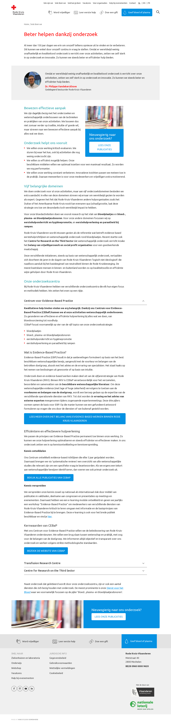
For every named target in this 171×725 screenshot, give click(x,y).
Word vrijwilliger (62, 12)
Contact (132, 3)
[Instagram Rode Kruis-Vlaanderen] (20, 690)
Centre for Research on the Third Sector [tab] (49, 570)
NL (139, 3)
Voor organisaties (100, 3)
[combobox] (140, 3)
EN (144, 3)
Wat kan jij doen (74, 3)
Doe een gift (111, 12)
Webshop (16, 668)
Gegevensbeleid (57, 658)
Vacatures (87, 3)
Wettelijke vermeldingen (62, 668)
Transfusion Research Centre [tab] (42, 563)
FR (149, 3)
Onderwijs (16, 663)
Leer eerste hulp (87, 12)
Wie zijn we (48, 3)
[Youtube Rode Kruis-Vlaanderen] (25, 690)
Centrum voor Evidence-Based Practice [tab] (48, 300)
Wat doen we (60, 3)
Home (26, 24)
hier (50, 516)
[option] (145, 3)
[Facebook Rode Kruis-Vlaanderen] (14, 690)
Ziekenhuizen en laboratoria (25, 658)
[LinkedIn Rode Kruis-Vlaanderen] (31, 690)
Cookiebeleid (56, 673)
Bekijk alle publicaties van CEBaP (48, 477)
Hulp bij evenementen (118, 3)
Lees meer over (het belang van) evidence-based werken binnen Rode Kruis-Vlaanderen (74, 418)
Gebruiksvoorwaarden (60, 663)
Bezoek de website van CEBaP (46, 550)
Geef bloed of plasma (139, 12)
